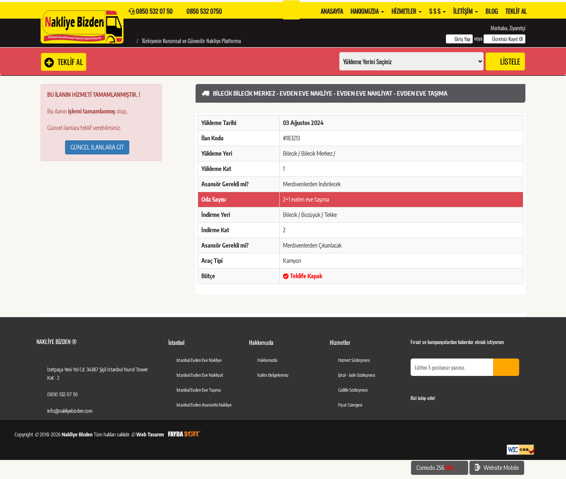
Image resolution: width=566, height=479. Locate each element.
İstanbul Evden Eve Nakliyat (200, 375)
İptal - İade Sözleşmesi (356, 375)
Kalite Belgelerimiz (272, 375)
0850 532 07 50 (62, 394)
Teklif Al (516, 10)
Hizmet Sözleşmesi (354, 360)
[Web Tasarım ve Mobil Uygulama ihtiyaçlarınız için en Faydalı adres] (184, 434)
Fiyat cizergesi (350, 404)
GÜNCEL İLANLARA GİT (97, 147)
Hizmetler (405, 10)
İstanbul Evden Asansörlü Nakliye (204, 404)
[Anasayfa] (130, 40)
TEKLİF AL (68, 61)
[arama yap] (291, 9)
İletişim (463, 10)
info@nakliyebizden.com (69, 411)
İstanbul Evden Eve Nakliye (199, 360)
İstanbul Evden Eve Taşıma (199, 389)
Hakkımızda (365, 10)
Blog (492, 10)
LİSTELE (509, 61)
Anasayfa (332, 10)
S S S (435, 10)
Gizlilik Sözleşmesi (353, 389)
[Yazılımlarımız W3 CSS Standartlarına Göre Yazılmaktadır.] (521, 450)
